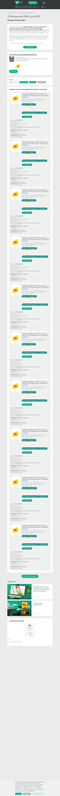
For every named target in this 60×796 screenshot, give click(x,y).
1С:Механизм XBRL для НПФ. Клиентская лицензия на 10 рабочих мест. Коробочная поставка (35, 431)
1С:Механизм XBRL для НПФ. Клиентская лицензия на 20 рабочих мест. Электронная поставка (35, 239)
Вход (36, 6)
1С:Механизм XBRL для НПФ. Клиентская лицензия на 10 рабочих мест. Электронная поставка (35, 191)
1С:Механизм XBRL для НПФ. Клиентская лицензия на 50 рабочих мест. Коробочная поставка (35, 527)
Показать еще (30, 47)
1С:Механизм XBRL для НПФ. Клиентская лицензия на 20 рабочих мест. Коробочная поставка (35, 479)
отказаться (26, 793)
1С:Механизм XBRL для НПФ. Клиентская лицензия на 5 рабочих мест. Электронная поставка (35, 143)
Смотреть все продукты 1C (30, 576)
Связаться (33, 2)
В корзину (27, 116)
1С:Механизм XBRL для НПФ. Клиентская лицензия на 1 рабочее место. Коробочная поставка (35, 335)
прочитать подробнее (38, 793)
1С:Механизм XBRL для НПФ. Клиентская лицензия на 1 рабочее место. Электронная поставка (35, 95)
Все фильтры (24, 82)
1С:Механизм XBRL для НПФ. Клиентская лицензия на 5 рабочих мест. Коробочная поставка (34, 383)
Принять (18, 793)
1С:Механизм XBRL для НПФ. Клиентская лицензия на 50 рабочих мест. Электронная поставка (35, 287)
